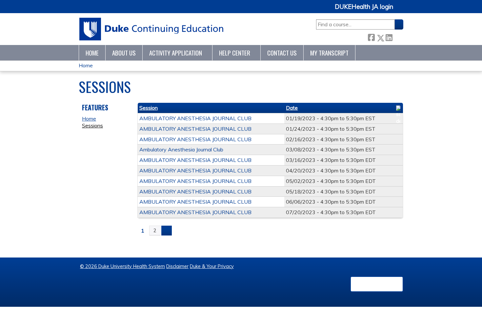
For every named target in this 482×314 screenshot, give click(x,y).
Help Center (234, 52)
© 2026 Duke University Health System (122, 266)
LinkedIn (389, 36)
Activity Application (175, 52)
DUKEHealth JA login (364, 7)
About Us (124, 52)
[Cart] (400, 10)
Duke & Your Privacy (212, 266)
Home (92, 52)
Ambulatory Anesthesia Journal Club (181, 149)
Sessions (92, 125)
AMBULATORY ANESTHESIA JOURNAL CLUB (195, 118)
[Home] (152, 29)
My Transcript (329, 52)
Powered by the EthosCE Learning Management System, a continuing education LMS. (376, 284)
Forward (397, 36)
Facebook (371, 36)
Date (292, 107)
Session (148, 107)
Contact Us (282, 52)
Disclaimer (177, 266)
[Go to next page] (166, 231)
